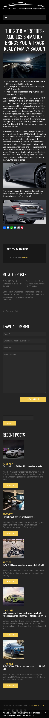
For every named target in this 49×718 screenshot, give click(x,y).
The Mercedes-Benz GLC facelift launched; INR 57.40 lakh (35, 284)
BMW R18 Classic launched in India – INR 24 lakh (13, 284)
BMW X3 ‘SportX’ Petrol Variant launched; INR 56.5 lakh (24, 668)
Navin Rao (23, 249)
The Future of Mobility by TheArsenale (18, 517)
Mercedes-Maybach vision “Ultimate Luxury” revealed (35, 294)
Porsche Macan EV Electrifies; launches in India (22, 466)
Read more (10, 485)
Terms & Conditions (36, 705)
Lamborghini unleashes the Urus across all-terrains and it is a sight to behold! (13, 295)
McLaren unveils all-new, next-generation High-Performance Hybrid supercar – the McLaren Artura (24, 614)
